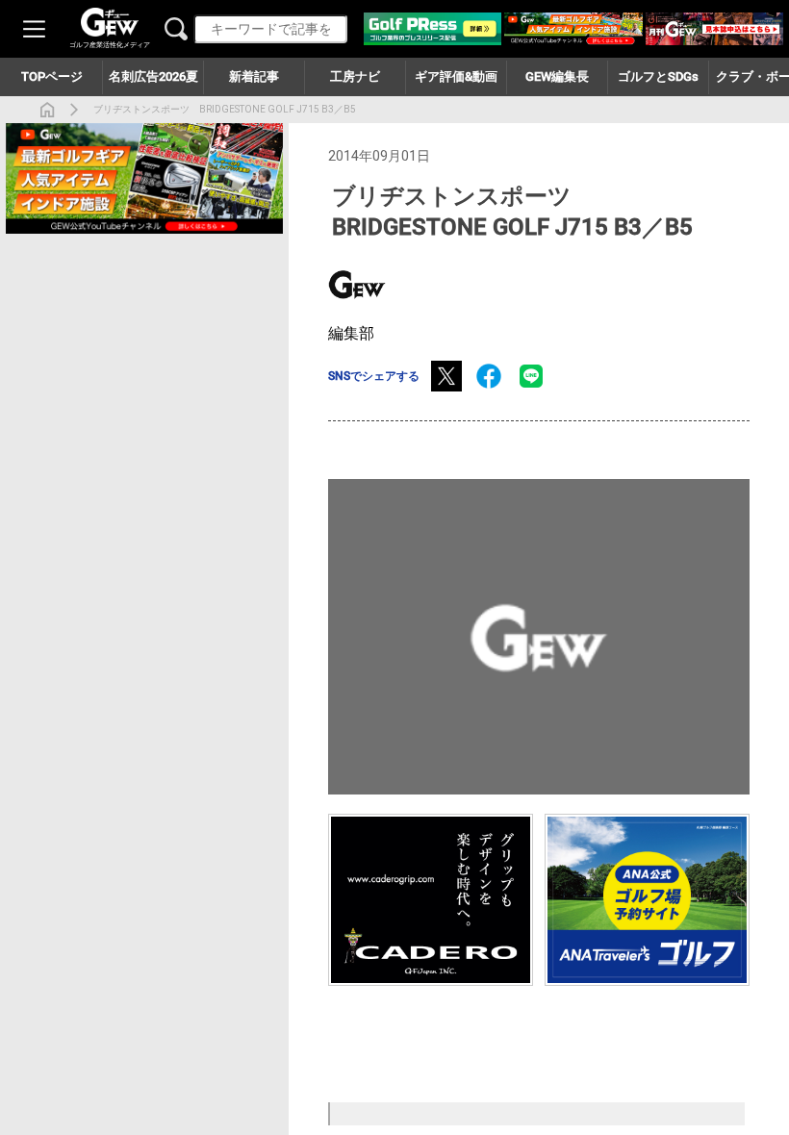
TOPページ (52, 76)
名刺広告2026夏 (153, 76)
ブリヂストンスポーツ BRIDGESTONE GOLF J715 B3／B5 (224, 109)
